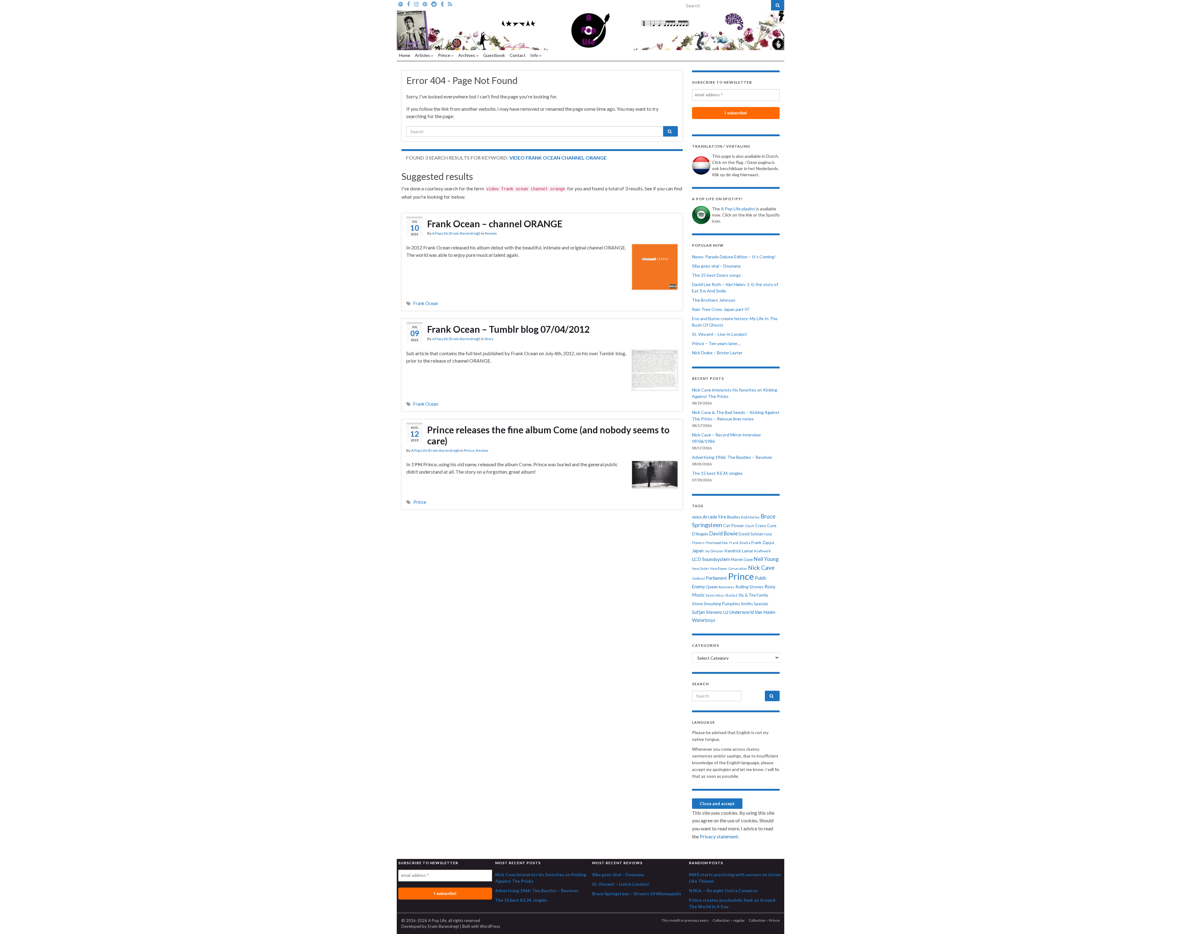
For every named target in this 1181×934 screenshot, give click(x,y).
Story (489, 338)
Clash (749, 526)
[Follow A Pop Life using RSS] (450, 3)
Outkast (698, 578)
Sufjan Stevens (707, 612)
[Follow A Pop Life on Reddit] (434, 3)
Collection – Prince (764, 920)
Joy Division (714, 551)
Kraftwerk (762, 551)
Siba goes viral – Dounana (716, 265)
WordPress (490, 926)
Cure (771, 525)
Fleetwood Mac (717, 543)
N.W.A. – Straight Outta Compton (723, 890)
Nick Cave (761, 567)
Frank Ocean (425, 303)
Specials (761, 603)
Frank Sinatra (739, 543)
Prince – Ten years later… (716, 343)
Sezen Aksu (715, 595)
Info (534, 55)
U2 (726, 612)
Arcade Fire (714, 516)
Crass (760, 525)
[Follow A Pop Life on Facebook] (408, 3)
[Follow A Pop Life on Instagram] (416, 3)
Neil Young (766, 559)
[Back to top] (1167, 920)
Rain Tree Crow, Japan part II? (721, 309)
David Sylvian (751, 533)
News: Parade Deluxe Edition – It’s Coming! (734, 256)
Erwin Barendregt (443, 926)
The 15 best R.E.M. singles (717, 473)
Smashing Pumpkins (722, 603)
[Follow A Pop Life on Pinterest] (425, 3)
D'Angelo (700, 533)
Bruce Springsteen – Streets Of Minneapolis (636, 893)
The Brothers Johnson (713, 300)
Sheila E (731, 595)
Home (404, 55)
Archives (467, 55)
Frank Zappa (762, 542)
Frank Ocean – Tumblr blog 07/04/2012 (508, 329)
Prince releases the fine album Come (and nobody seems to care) (548, 435)
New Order (700, 568)
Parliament (716, 578)
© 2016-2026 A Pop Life (423, 920)
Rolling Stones (749, 586)
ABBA (697, 517)
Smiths (747, 603)
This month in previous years (685, 920)
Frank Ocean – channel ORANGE (495, 223)
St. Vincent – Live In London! (719, 334)
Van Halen (765, 612)
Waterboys (703, 620)
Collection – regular (729, 920)
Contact (518, 55)
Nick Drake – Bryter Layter (717, 352)
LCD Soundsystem (711, 559)
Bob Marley (750, 517)
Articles (423, 55)
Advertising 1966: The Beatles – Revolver (732, 457)
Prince (444, 55)
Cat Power (733, 525)
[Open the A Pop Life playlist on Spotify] (400, 3)
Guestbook (494, 55)
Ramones (726, 587)
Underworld (742, 612)
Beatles (733, 517)
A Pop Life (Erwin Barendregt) (456, 233)
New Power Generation (728, 568)
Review (491, 233)
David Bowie (723, 534)
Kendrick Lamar (738, 550)
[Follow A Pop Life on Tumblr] (442, 3)
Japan (698, 550)
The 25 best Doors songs (716, 275)
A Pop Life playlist (738, 208)
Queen (712, 586)
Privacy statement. (719, 836)
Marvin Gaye (742, 559)
